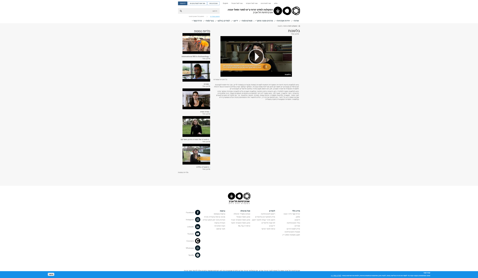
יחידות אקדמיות (283, 21)
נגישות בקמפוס (219, 214)
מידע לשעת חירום (293, 229)
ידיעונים (272, 226)
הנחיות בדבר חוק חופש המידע (214, 220)
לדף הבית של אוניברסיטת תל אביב (299, 26)
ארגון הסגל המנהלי (243, 217)
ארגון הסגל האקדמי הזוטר (240, 223)
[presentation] (196, 43)
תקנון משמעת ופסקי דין (291, 235)
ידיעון (236, 21)
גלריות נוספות (183, 172)
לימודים (272, 211)
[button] (256, 56)
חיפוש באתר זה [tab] (215, 16)
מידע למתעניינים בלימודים (265, 217)
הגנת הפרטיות (219, 226)
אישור (51, 274)
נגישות (222, 211)
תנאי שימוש (220, 229)
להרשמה (182, 3)
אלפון (275, 3)
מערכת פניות (213, 3)
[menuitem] (275, 3)
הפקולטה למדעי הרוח (290, 26)
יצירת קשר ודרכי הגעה (292, 214)
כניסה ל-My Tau (244, 226)
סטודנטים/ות (247, 21)
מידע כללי (296, 211)
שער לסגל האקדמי (252, 3)
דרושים (297, 220)
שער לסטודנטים (266, 3)
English (225, 3)
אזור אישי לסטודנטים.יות (197, 3)
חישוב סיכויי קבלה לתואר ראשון (263, 220)
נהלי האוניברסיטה (293, 223)
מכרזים (297, 226)
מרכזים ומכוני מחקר (264, 21)
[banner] (239, 11)
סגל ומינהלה (245, 211)
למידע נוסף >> (336, 275)
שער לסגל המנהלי (237, 3)
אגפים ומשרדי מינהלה (242, 214)
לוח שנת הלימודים (268, 223)
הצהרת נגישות (219, 223)
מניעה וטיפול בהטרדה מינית (214, 217)
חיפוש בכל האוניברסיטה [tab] (196, 16)
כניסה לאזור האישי (268, 229)
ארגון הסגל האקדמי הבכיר (240, 220)
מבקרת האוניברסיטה (292, 232)
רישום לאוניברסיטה (268, 214)
